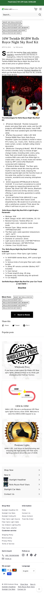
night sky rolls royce (12, 22)
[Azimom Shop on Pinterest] (31, 555)
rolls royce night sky (12, 25)
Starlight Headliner (9, 587)
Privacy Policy (7, 541)
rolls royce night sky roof (14, 30)
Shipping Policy (7, 535)
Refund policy (7, 538)
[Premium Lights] (22, 432)
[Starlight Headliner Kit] (22, 115)
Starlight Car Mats (8, 513)
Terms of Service (8, 544)
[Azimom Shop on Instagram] (23, 555)
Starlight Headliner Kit (32, 70)
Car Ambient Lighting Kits (11, 525)
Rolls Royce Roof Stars (26, 587)
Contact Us (26, 513)
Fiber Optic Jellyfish (9, 528)
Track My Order (27, 519)
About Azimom (27, 516)
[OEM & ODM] (22, 393)
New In (32, 584)
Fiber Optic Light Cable (10, 522)
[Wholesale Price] (22, 354)
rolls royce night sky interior (15, 27)
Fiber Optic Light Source (11, 519)
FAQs (24, 510)
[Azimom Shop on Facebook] (27, 555)
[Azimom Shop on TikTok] (35, 555)
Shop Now (22, 288)
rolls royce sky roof (12, 33)
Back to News (23, 315)
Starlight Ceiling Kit (9, 516)
